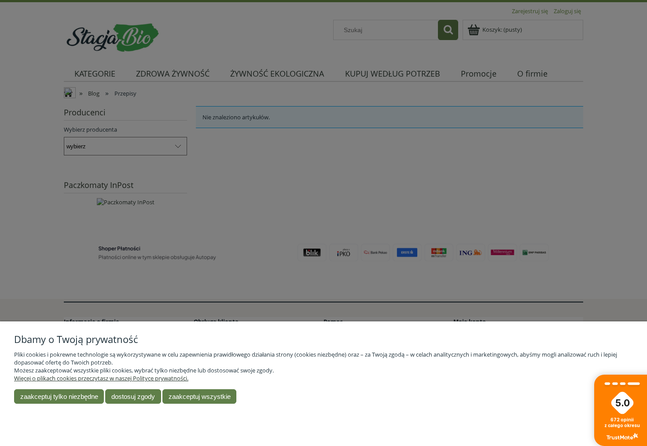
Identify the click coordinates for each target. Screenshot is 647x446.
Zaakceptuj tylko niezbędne (59, 396)
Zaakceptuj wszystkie (200, 396)
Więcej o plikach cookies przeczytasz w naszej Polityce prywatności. (101, 378)
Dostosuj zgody (133, 396)
